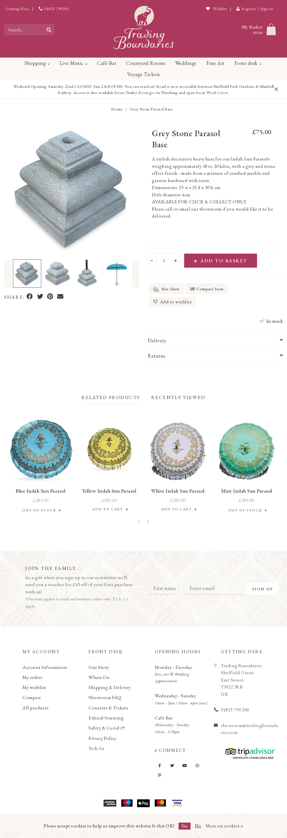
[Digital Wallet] (143, 803)
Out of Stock (40, 510)
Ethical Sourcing (106, 718)
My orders (32, 677)
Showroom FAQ (105, 697)
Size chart (169, 288)
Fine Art (215, 63)
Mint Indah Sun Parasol (246, 491)
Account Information (44, 667)
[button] (7, 273)
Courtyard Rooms (145, 63)
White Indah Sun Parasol (178, 491)
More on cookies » (225, 826)
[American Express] (110, 803)
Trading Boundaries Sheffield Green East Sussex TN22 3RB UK (241, 679)
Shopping (35, 63)
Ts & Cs (96, 748)
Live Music (71, 63)
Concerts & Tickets (108, 708)
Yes (184, 826)
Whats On (99, 677)
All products (35, 708)
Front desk (246, 63)
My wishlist (34, 687)
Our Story (99, 667)
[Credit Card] (127, 803)
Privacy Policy (102, 738)
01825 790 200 (235, 710)
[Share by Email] (60, 296)
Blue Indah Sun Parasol (40, 491)
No (198, 826)
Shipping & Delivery (110, 687)
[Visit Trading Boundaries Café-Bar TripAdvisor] (249, 751)
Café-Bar (106, 63)
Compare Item (209, 288)
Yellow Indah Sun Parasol (109, 491)
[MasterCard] (160, 803)
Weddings (185, 63)
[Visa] (177, 803)
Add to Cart (109, 509)
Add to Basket (223, 261)
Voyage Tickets (143, 74)
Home (116, 109)
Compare (31, 697)
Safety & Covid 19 (107, 728)
